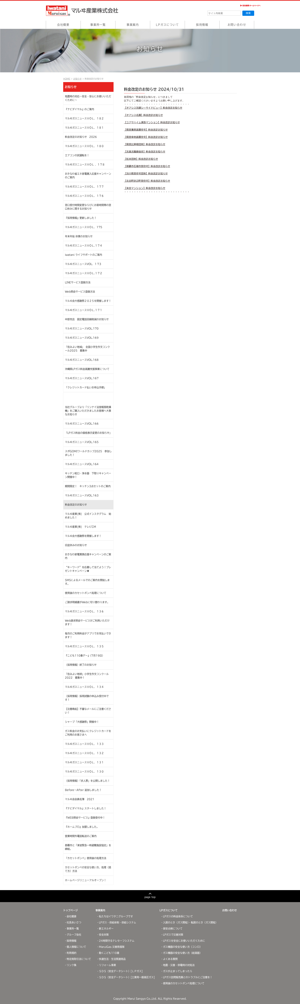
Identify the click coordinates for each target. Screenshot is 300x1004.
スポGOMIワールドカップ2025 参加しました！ (88, 453)
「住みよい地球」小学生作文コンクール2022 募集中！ (87, 676)
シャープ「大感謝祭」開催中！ (82, 722)
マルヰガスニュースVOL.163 (82, 495)
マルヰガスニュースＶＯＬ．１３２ (84, 753)
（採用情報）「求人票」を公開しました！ (87, 781)
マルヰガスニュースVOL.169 (82, 337)
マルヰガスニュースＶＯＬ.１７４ (83, 245)
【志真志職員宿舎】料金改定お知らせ (144, 151)
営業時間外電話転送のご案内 (81, 836)
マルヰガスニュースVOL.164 (82, 464)
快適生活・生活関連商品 (112, 959)
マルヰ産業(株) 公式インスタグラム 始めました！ (88, 516)
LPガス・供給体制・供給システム (117, 922)
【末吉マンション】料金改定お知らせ (144, 188)
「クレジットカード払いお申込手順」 (85, 387)
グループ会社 (74, 934)
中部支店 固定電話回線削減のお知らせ (87, 319)
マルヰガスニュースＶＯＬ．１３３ (84, 744)
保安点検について (172, 928)
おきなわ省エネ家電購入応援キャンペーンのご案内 (88, 175)
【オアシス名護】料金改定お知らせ (143, 115)
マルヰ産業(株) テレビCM (80, 526)
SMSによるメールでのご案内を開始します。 (87, 582)
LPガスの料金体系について (178, 916)
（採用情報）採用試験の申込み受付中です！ (87, 698)
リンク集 (71, 965)
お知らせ (77, 79)
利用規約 (71, 953)
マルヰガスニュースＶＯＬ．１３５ (84, 646)
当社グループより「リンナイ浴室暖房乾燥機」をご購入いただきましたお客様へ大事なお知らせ (88, 411)
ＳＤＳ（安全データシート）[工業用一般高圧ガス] (127, 977)
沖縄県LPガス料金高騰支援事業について (87, 369)
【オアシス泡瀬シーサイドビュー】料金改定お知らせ (153, 108)
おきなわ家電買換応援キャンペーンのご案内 (88, 556)
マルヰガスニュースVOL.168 (82, 360)
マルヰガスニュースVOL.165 (82, 442)
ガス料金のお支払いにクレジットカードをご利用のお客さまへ (88, 733)
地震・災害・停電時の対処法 (179, 965)
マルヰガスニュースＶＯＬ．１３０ (84, 771)
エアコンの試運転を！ (77, 155)
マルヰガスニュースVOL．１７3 (83, 264)
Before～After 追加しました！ (83, 790)
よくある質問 (170, 959)
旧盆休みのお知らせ (76, 545)
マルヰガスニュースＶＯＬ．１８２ (84, 118)
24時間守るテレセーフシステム (116, 940)
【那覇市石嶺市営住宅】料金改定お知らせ (147, 166)
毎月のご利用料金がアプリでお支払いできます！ (88, 635)
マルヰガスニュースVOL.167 (82, 378)
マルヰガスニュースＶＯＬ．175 (83, 227)
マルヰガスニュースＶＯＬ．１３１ (84, 762)
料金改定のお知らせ (76, 504)
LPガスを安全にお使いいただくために (184, 940)
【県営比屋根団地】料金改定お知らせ (144, 144)
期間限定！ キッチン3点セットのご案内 (88, 486)
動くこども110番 (109, 953)
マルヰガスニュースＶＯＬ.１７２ (83, 273)
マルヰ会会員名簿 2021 (79, 799)
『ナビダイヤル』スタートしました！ (85, 808)
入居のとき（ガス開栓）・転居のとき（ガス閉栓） (190, 922)
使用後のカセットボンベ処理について (85, 593)
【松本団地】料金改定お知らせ (141, 159)
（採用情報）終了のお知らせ (81, 665)
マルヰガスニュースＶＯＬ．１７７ (84, 186)
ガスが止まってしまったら (177, 971)
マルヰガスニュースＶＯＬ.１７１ (83, 310)
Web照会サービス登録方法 (80, 291)
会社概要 (63, 24)
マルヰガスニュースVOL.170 (82, 328)
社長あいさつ (74, 922)
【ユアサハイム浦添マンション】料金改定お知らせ (152, 122)
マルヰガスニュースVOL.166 (82, 423)
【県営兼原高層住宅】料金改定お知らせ (146, 129)
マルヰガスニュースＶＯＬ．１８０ (84, 146)
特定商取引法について (79, 959)
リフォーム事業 (107, 965)
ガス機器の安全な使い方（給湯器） (182, 953)
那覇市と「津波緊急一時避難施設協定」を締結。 (88, 847)
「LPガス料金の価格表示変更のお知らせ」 (88, 433)
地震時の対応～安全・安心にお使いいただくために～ (88, 98)
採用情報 (202, 24)
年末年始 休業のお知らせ (79, 236)
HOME (66, 79)
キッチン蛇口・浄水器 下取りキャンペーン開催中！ (88, 475)
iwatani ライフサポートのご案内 (83, 255)
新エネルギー (106, 928)
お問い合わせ (237, 24)
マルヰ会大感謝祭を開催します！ (83, 536)
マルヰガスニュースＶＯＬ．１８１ (84, 127)
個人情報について (76, 947)
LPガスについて (167, 24)
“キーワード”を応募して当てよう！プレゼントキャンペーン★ (88, 569)
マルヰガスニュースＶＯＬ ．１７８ (85, 164)
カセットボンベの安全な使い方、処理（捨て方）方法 (88, 869)
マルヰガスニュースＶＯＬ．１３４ (84, 687)
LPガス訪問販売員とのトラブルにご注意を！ (187, 977)
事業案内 (133, 24)
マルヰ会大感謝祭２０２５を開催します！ (88, 301)
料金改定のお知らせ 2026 (81, 137)
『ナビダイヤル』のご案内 (79, 109)
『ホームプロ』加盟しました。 (82, 827)
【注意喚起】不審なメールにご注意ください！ (88, 711)
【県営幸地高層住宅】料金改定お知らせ (146, 137)
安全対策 (104, 934)
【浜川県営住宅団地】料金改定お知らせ (146, 173)
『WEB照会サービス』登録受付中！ (85, 817)
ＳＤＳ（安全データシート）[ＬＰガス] (121, 971)
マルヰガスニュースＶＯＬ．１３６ (84, 611)
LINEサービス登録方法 (77, 282)
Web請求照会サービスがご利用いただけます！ (87, 622)
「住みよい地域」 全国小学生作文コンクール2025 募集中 (87, 349)
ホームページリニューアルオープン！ (85, 880)
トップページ (70, 910)
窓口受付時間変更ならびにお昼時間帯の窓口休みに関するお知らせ (88, 207)
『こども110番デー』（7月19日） (84, 655)
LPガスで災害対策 (173, 934)
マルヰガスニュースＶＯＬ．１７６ (84, 196)
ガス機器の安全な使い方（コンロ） (182, 947)
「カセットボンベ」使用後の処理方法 (85, 858)
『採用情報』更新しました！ (81, 218)
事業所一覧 (98, 24)
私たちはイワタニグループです (116, 916)
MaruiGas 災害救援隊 (111, 947)
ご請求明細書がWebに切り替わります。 (87, 602)
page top (150, 897)
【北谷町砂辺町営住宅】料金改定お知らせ (147, 181)
